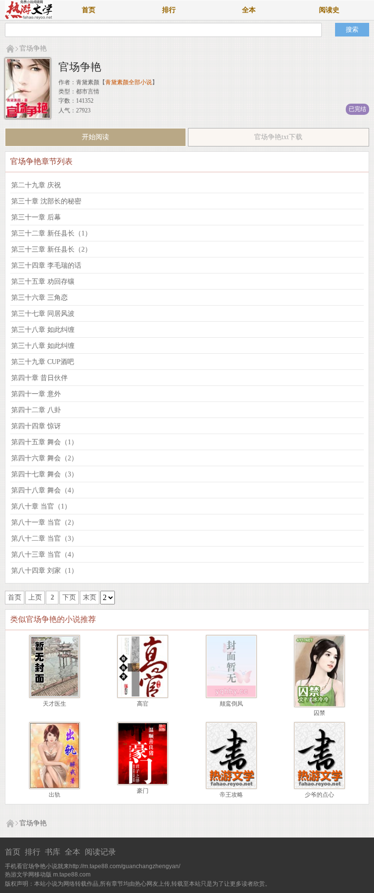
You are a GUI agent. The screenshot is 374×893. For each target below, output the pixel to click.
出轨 (54, 794)
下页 (69, 597)
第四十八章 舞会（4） (44, 490)
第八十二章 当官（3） (44, 538)
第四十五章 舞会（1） (44, 442)
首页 (88, 10)
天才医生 (54, 703)
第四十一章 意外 (36, 394)
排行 (169, 10)
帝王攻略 (231, 794)
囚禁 (319, 713)
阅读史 (329, 10)
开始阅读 (95, 137)
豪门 (143, 790)
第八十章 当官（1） (41, 506)
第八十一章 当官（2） (44, 522)
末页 (89, 597)
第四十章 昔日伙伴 (39, 378)
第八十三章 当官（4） (44, 554)
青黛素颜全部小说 (128, 82)
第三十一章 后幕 (36, 217)
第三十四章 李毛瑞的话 (46, 265)
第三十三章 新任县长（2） (51, 249)
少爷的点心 (319, 794)
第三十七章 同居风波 (43, 313)
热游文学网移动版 (28, 874)
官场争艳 (33, 48)
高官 (143, 703)
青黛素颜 (87, 82)
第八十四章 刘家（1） (44, 570)
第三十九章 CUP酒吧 (42, 361)
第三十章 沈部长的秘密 (46, 201)
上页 (35, 597)
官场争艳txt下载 (278, 137)
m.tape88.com (72, 874)
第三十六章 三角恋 (39, 297)
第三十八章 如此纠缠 (43, 329)
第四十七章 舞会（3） (44, 474)
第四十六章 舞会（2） (44, 458)
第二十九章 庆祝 (36, 185)
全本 (249, 10)
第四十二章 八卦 (36, 410)
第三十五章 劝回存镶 (43, 281)
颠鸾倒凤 (231, 703)
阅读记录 (100, 852)
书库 (52, 852)
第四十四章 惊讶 (36, 426)
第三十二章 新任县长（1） (51, 233)
